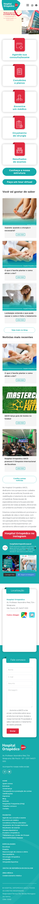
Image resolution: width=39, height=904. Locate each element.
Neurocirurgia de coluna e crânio (15, 852)
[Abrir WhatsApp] (34, 899)
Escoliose (6, 847)
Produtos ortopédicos (11, 833)
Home (4, 781)
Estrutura (5, 786)
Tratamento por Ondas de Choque (15, 835)
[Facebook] (36, 5)
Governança (7, 789)
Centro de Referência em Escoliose (17, 868)
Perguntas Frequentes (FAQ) (13, 804)
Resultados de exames (11, 828)
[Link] (11, 5)
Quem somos (7, 784)
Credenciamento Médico (12, 876)
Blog (4, 799)
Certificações (7, 794)
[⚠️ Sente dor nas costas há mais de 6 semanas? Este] (28, 563)
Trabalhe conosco (9, 806)
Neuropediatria (8, 854)
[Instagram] (32, 5)
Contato (5, 809)
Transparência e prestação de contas (17, 791)
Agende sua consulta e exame (14, 818)
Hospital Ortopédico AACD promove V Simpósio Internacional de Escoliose (20, 461)
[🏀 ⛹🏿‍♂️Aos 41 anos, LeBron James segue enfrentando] (10, 563)
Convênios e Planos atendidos (14, 823)
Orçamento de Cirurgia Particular (15, 825)
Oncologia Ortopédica (11, 857)
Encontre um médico (10, 820)
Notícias (5, 801)
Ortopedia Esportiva (10, 862)
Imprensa (6, 796)
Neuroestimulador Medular (12, 838)
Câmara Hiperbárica (10, 830)
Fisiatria (5, 849)
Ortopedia (6, 859)
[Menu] (27, 5)
